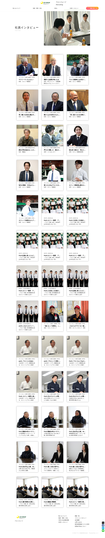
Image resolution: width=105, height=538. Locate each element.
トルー (97, 533)
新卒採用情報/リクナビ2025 (82, 524)
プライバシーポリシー (80, 518)
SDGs (55, 8)
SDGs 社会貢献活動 (63, 520)
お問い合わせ (78, 522)
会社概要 (77, 520)
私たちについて (16, 8)
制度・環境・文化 (37, 8)
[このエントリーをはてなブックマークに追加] (103, 528)
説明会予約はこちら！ (80, 526)
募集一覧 (92, 8)
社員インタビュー (74, 8)
